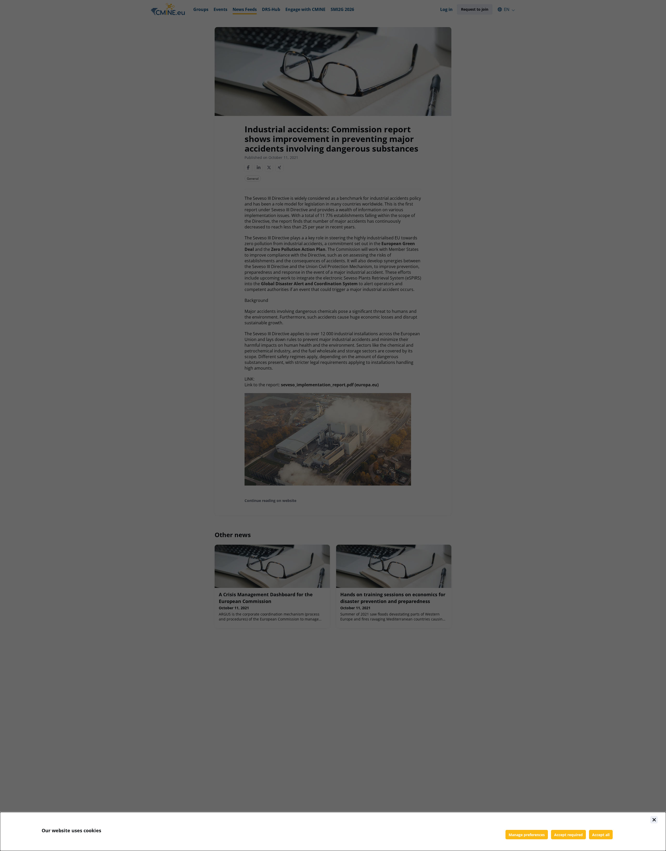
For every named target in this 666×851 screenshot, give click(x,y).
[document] (333, 831)
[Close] (654, 819)
